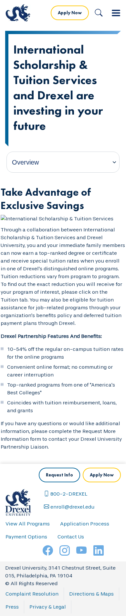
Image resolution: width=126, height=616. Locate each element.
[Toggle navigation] (116, 13)
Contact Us (71, 537)
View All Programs (27, 524)
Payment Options (26, 537)
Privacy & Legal (47, 607)
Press (12, 607)
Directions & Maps (91, 594)
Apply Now (70, 13)
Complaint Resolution (31, 594)
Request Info (59, 475)
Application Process (84, 524)
